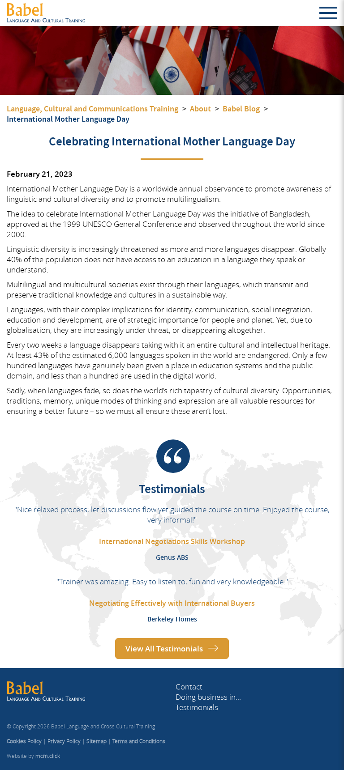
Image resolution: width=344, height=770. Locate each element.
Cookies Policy (24, 741)
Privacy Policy (64, 741)
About (200, 108)
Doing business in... (208, 697)
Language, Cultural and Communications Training (92, 108)
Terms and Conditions (138, 741)
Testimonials (197, 707)
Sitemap (96, 741)
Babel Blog (241, 108)
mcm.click (47, 756)
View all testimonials (164, 648)
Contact (189, 686)
